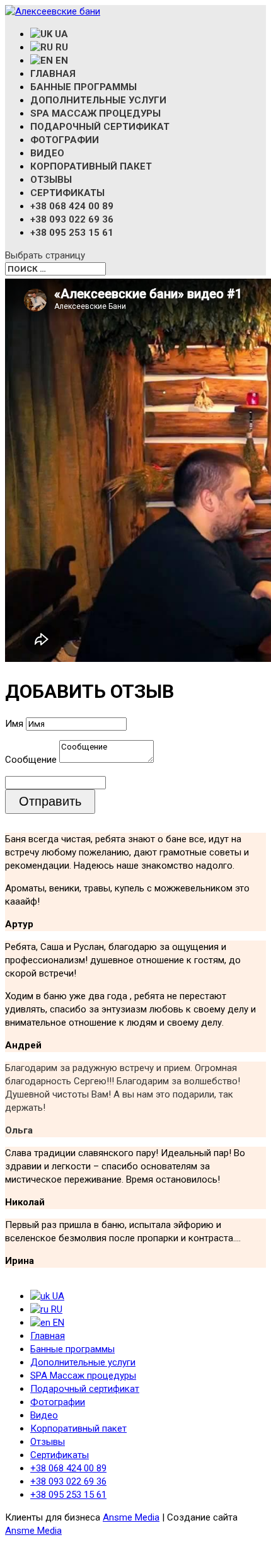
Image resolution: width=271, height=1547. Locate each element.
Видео (47, 153)
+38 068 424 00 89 (71, 206)
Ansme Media (131, 1517)
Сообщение (31, 759)
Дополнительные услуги (98, 100)
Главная (53, 73)
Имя (14, 723)
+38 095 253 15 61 (71, 232)
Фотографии (64, 140)
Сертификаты (67, 193)
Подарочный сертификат (100, 126)
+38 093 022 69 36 (71, 219)
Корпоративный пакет (91, 166)
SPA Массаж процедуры (95, 113)
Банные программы (83, 87)
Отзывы (51, 179)
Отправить (50, 801)
